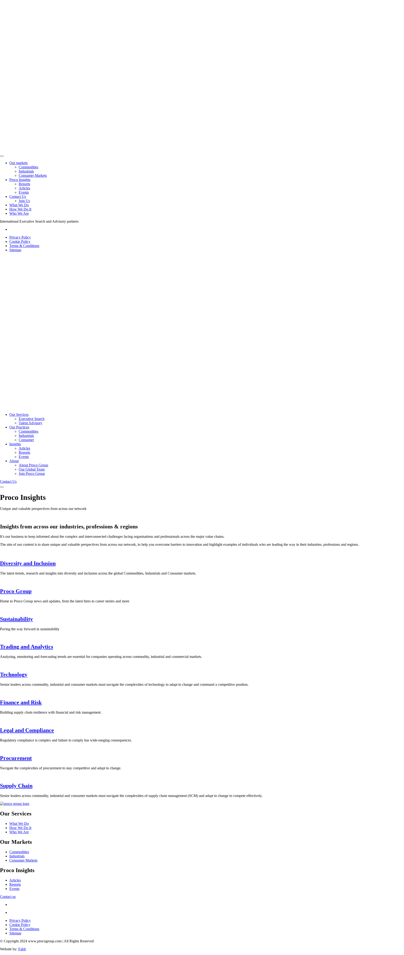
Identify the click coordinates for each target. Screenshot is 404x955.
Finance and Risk (21, 702)
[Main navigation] (2, 156)
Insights (15, 444)
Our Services (19, 415)
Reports (24, 184)
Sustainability (16, 619)
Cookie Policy (19, 241)
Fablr (22, 949)
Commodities (28, 167)
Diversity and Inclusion (28, 563)
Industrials (26, 171)
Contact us (8, 897)
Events (24, 192)
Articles (24, 188)
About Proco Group (33, 465)
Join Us (24, 201)
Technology (13, 674)
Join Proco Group (32, 474)
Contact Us (17, 197)
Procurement (16, 758)
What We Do (19, 205)
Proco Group (16, 591)
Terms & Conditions (24, 246)
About (14, 461)
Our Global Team (32, 469)
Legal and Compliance (27, 730)
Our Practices (19, 427)
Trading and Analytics (26, 647)
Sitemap (15, 250)
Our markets (18, 163)
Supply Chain (16, 786)
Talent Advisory (30, 423)
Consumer (26, 440)
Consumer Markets (33, 175)
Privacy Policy (20, 237)
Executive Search (31, 419)
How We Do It (20, 209)
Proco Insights (19, 180)
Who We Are (19, 213)
